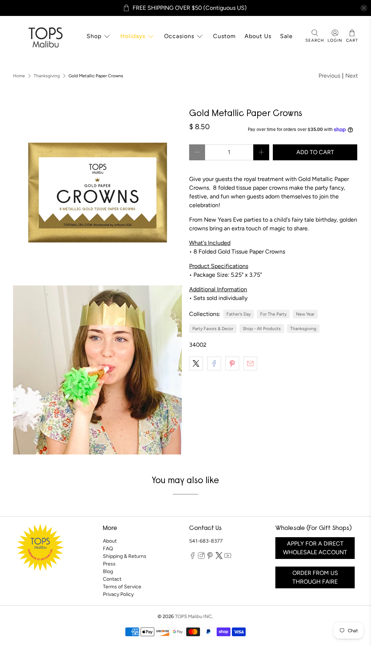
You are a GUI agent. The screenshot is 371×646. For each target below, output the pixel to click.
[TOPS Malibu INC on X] (219, 557)
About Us (258, 36)
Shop (94, 36)
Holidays (132, 36)
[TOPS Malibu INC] (44, 36)
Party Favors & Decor (212, 328)
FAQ (108, 549)
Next (351, 75)
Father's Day (238, 314)
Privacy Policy (118, 594)
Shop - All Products (262, 328)
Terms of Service (122, 587)
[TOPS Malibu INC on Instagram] (201, 557)
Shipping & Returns (124, 556)
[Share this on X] (196, 363)
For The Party (273, 314)
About (110, 541)
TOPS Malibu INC (193, 616)
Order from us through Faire (315, 577)
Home (19, 76)
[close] (363, 8)
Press (109, 564)
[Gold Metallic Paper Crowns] (97, 193)
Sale (286, 36)
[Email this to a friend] (250, 363)
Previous (329, 75)
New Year (305, 314)
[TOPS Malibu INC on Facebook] (192, 557)
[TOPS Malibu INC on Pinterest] (210, 557)
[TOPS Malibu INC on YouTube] (227, 557)
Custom (224, 36)
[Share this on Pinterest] (232, 363)
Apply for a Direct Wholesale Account (315, 548)
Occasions (179, 36)
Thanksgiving (47, 76)
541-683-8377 (206, 541)
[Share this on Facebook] (214, 363)
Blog (108, 571)
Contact (112, 579)
